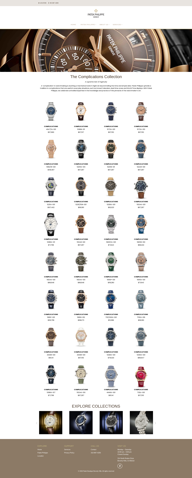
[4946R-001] (51, 337)
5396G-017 (51, 392)
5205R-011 (111, 167)
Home (73, 24)
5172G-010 (141, 129)
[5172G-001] (111, 111)
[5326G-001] (111, 187)
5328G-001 (111, 355)
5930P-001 (111, 280)
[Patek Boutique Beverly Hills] (96, 13)
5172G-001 (111, 129)
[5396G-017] (51, 375)
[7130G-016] (141, 299)
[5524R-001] (81, 224)
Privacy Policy (69, 453)
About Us (104, 24)
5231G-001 (51, 204)
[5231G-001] (51, 187)
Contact (93, 449)
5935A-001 (141, 280)
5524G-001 (141, 204)
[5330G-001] (141, 337)
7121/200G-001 (111, 317)
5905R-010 (141, 242)
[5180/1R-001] (51, 149)
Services (117, 24)
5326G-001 (111, 204)
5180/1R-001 (51, 167)
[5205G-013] (81, 149)
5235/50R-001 (81, 204)
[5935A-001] (141, 262)
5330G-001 (141, 355)
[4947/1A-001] (51, 111)
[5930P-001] (111, 262)
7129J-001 (141, 392)
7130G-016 (141, 317)
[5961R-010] (81, 299)
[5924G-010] (81, 262)
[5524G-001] (141, 187)
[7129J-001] (141, 375)
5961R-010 (81, 317)
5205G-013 (81, 167)
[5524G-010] (81, 375)
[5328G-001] (111, 337)
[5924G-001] (51, 262)
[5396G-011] (51, 224)
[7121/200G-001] (111, 299)
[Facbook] (120, 466)
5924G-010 (81, 280)
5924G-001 (51, 280)
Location (41, 456)
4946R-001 (51, 355)
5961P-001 (51, 317)
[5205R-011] (111, 149)
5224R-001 (141, 167)
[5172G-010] (141, 111)
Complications (51, 126)
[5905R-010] (141, 224)
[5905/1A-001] (111, 224)
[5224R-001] (141, 149)
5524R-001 (81, 242)
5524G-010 (81, 392)
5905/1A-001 (111, 242)
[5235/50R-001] (81, 187)
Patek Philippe (88, 24)
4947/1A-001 (51, 129)
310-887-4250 (96, 453)
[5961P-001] (51, 299)
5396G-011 (51, 242)
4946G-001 (111, 392)
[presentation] (37, 423)
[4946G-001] (111, 375)
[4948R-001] (81, 337)
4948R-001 (81, 355)
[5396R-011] (81, 111)
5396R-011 (81, 129)
